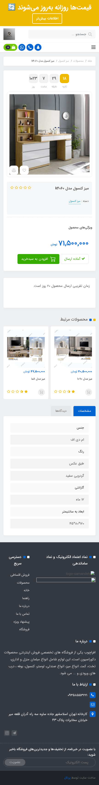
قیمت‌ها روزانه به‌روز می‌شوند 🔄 (49, 8)
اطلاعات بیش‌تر (47, 18)
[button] (38, 47)
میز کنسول (74, 201)
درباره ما (24, 606)
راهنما (25, 598)
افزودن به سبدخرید (35, 259)
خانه (26, 590)
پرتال (67, 777)
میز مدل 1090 (84, 379)
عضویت (14, 762)
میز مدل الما (38, 379)
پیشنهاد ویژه (21, 621)
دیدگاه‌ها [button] (61, 410)
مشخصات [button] (84, 410)
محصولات (23, 582)
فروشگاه (24, 629)
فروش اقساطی (19, 574)
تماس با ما (22, 613)
